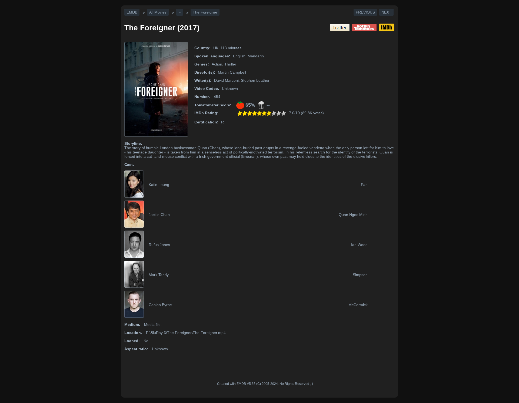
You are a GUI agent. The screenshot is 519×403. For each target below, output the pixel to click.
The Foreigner (205, 12)
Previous (365, 12)
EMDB (132, 12)
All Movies (158, 12)
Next (386, 12)
